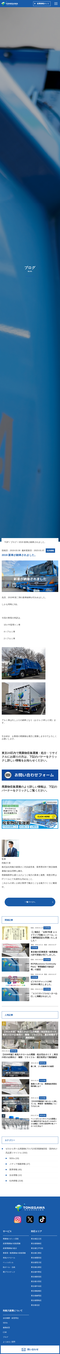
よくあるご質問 (9, 1342)
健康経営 (6, 1328)
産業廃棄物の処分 (10, 1248)
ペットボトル (8, 1262)
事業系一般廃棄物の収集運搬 (14, 1253)
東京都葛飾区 (36, 1244)
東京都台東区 (36, 1267)
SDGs (12, 1158)
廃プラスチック (9, 1272)
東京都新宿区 (36, 1277)
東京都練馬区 (36, 1296)
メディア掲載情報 (17, 1164)
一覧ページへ (30, 902)
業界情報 (13, 1169)
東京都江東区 (36, 1253)
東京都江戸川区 (37, 1248)
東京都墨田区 (36, 1258)
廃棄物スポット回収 (11, 1239)
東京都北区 (35, 1305)
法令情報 (13, 1175)
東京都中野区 (36, 1272)
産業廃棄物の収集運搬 (11, 1244)
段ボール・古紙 (9, 1267)
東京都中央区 (36, 1286)
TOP (6, 542)
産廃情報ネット (43, 4)
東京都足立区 (36, 1239)
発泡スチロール (9, 1258)
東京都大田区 (36, 1281)
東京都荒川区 (36, 1262)
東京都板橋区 (36, 1291)
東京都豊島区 (36, 1300)
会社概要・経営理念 (11, 1318)
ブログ (14, 542)
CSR (5, 1332)
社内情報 (13, 1181)
